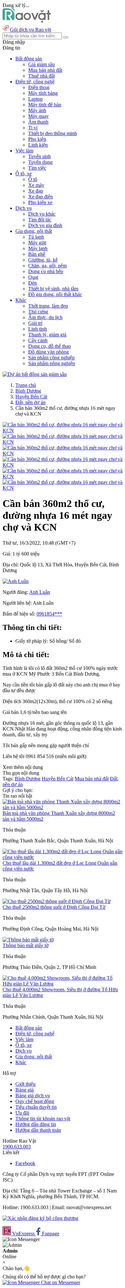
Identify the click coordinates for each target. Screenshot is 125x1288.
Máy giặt (37, 242)
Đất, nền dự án (30, 402)
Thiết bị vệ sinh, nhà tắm (53, 288)
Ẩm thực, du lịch (45, 317)
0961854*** (49, 614)
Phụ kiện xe (40, 202)
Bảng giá (24, 1089)
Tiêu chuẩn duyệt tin (36, 1107)
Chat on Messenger (60, 1282)
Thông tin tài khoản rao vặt (42, 1118)
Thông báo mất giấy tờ (25, 945)
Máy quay (38, 116)
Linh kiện (38, 145)
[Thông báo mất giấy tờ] (28, 939)
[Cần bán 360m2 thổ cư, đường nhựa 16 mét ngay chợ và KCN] (62, 430)
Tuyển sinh (39, 156)
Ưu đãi (22, 1113)
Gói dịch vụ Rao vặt (30, 29)
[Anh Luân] (16, 581)
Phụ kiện (37, 139)
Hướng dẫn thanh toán (38, 1130)
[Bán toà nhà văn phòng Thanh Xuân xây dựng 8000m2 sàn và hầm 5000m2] (62, 807)
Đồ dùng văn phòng (48, 352)
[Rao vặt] (27, 21)
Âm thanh (38, 122)
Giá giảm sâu (41, 64)
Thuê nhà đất (41, 76)
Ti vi (33, 127)
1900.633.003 (17, 1146)
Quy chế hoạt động (34, 1101)
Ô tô (32, 179)
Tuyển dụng (40, 162)
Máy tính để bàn (44, 104)
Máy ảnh (37, 110)
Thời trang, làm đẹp (48, 306)
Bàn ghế (36, 254)
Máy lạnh (37, 248)
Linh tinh (37, 329)
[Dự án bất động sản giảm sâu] (35, 374)
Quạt (33, 277)
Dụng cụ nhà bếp (45, 271)
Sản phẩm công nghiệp (51, 357)
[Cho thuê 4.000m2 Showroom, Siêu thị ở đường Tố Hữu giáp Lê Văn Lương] (62, 983)
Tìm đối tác (39, 219)
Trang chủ (25, 385)
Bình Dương (28, 391)
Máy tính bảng (43, 93)
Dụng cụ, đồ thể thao (49, 346)
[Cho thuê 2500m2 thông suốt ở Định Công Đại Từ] (57, 901)
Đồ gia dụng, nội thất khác (55, 294)
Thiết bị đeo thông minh (52, 133)
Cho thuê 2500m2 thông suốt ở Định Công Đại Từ (54, 907)
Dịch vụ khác (41, 214)
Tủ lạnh (36, 237)
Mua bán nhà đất (45, 70)
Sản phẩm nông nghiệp (51, 363)
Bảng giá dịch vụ (32, 1095)
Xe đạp (35, 191)
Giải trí (35, 323)
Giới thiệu (25, 1084)
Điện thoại (38, 87)
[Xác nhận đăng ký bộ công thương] (40, 1218)
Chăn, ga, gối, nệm (47, 265)
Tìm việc (37, 168)
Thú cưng (38, 311)
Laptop (35, 99)
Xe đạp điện (40, 196)
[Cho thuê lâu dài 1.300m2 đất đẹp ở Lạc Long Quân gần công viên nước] (62, 857)
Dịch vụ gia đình (45, 225)
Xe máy (36, 185)
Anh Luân (39, 592)
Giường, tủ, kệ (43, 260)
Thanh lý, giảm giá (47, 334)
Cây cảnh (37, 340)
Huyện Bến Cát (31, 396)
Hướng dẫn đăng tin (35, 1124)
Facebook (25, 1163)
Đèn (32, 283)
